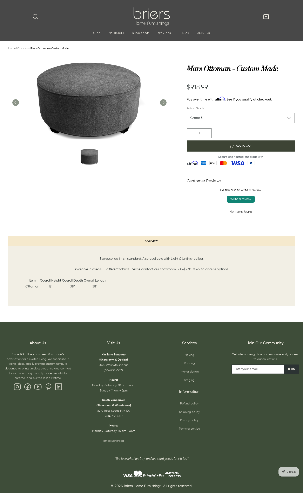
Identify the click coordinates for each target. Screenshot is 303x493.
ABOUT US (203, 33)
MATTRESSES (116, 33)
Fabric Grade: (196, 108)
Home (12, 48)
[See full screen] (89, 98)
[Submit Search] (35, 16)
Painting (189, 363)
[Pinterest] (48, 388)
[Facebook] (27, 388)
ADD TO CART (244, 146)
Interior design (189, 371)
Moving (189, 355)
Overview (151, 240)
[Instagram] (17, 388)
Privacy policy (189, 420)
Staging (189, 380)
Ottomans (23, 48)
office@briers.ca (113, 440)
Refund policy (189, 403)
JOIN (291, 369)
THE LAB (184, 33)
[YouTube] (38, 388)
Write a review (240, 199)
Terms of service (189, 428)
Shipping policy (189, 412)
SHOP (97, 33)
